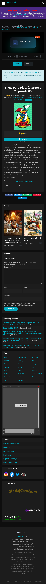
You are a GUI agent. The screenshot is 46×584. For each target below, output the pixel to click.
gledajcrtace (20, 15)
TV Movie (34, 377)
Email (25, 287)
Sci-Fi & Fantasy (37, 373)
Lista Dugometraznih (10, 463)
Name (7, 287)
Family (34, 364)
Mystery (34, 370)
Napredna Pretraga (10, 459)
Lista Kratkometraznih (11, 444)
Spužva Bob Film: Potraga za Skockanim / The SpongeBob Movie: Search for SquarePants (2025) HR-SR (22, 333)
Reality (6, 373)
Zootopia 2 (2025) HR (10, 328)
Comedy (27, 181)
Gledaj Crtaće (12, 2)
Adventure (35, 357)
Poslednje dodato (9, 451)
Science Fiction (9, 377)
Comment (8, 267)
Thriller (20, 377)
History (20, 367)
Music (19, 370)
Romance (21, 373)
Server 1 (18, 64)
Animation (19, 181)
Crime (33, 361)
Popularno (7, 447)
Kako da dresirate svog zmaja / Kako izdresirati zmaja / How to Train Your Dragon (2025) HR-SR (23, 339)
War (5, 380)
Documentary (8, 364)
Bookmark (7, 455)
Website (7, 295)
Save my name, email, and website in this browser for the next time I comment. (20, 304)
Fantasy (6, 367)
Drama (20, 364)
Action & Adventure (24, 357)
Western (20, 380)
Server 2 (28, 64)
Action (6, 357)
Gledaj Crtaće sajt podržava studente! (23, 10)
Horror (34, 367)
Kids (31, 181)
